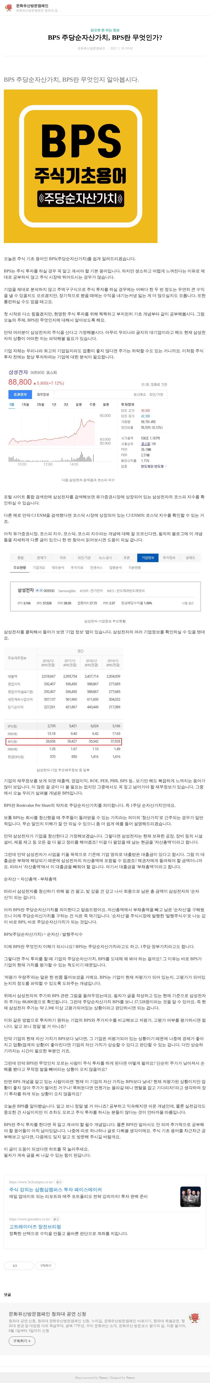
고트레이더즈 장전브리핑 (35, 1226)
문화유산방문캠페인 (32, 6)
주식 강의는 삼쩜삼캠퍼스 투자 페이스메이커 (55, 1189)
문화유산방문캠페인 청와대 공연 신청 (47, 1313)
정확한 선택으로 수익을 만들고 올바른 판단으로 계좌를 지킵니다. (68, 1233)
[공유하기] (21, 1266)
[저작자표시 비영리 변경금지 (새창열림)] (63, 1266)
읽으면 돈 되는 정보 (105, 30)
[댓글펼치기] (13, 1294)
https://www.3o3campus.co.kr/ (31, 1182)
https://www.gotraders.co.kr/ (29, 1219)
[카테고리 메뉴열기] (201, 7)
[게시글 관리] (28, 1266)
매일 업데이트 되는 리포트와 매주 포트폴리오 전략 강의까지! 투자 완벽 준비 (78, 1196)
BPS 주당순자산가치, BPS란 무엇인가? (105, 37)
